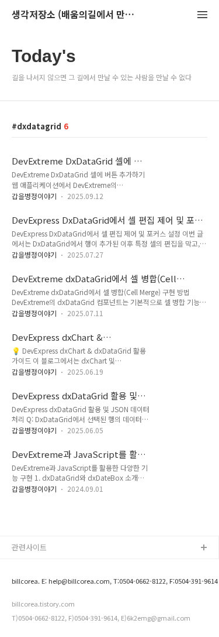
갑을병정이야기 (34, 196)
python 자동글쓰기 (43, 567)
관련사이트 (29, 547)
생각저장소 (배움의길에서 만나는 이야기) (76, 15)
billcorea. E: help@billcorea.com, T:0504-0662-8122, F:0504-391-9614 (104, 581)
